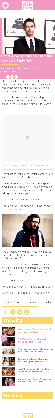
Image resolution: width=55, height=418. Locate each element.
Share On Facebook (8, 77)
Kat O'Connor (10, 71)
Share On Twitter (12, 77)
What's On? (22, 68)
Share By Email (16, 77)
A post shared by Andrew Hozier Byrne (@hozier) (24, 165)
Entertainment (8, 68)
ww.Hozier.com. (17, 209)
